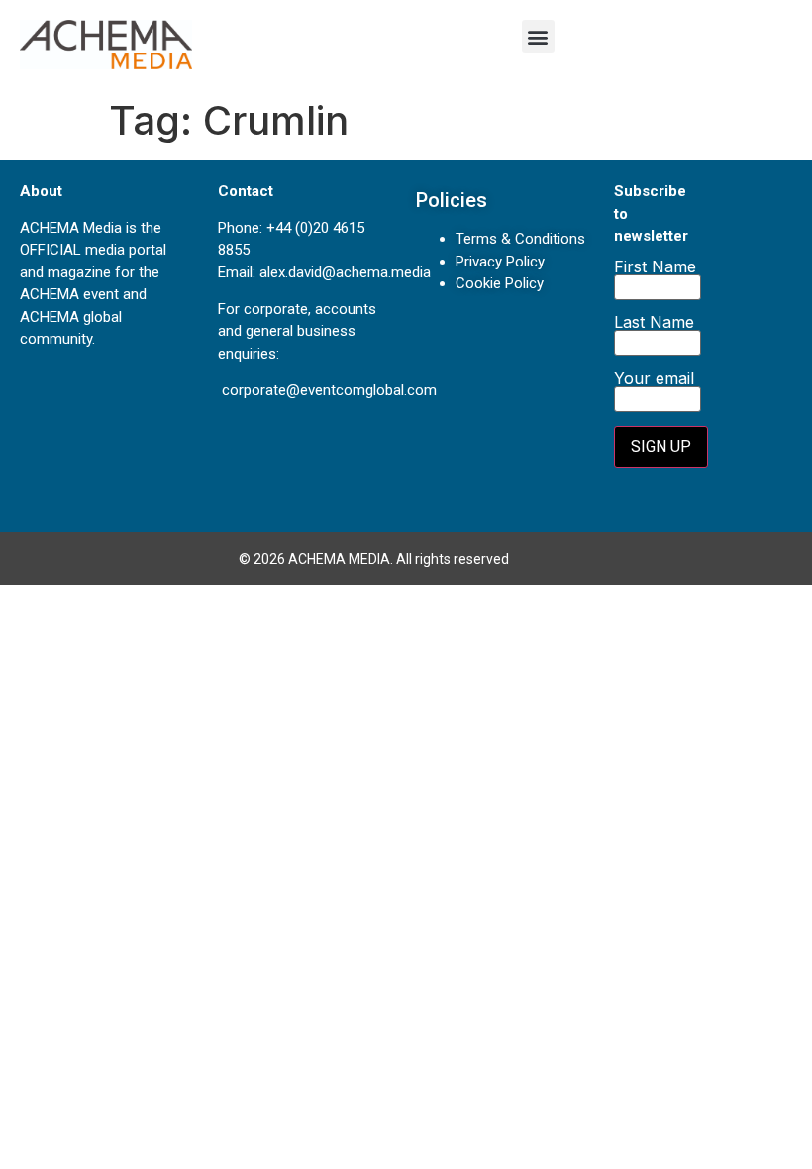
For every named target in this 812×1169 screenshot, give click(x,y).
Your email (654, 379)
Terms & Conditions (520, 239)
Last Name (654, 323)
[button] (538, 36)
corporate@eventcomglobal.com (329, 390)
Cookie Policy (500, 283)
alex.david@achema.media (345, 272)
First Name (655, 267)
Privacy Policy (500, 261)
